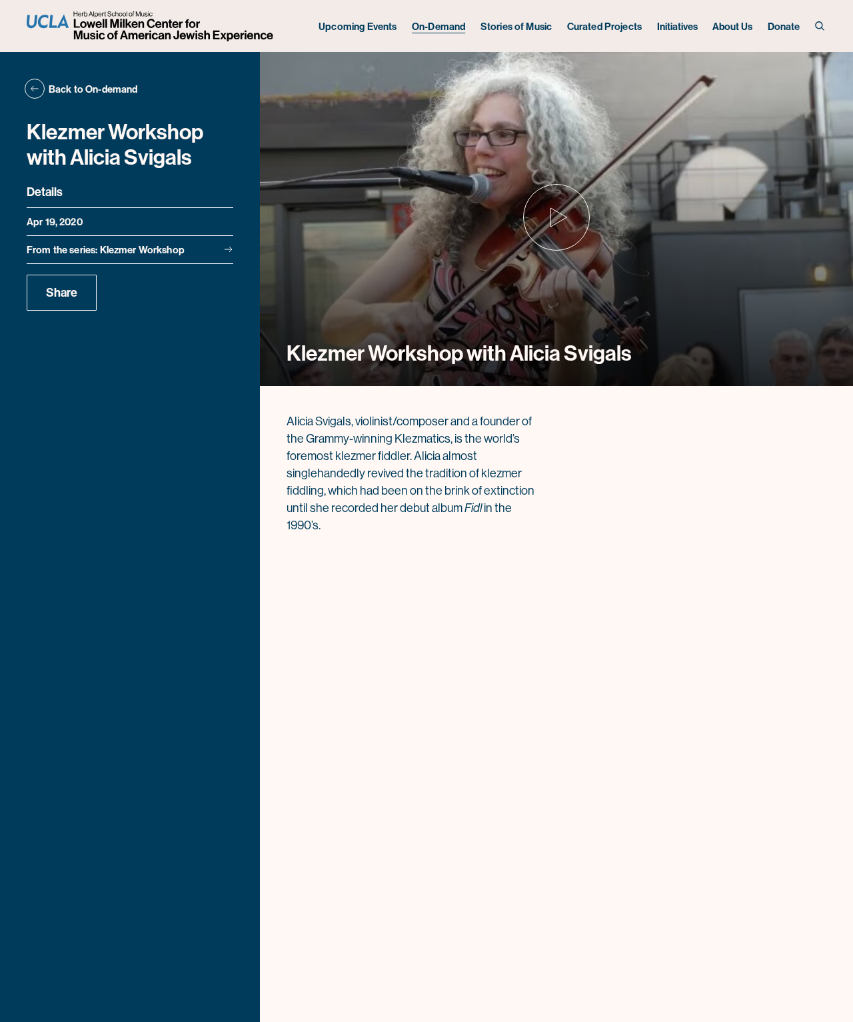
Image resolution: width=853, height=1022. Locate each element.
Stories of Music (516, 26)
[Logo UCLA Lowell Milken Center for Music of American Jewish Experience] (152, 26)
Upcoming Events (358, 26)
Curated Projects (604, 26)
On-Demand (438, 26)
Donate (784, 26)
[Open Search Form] (820, 26)
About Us (732, 26)
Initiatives (677, 26)
